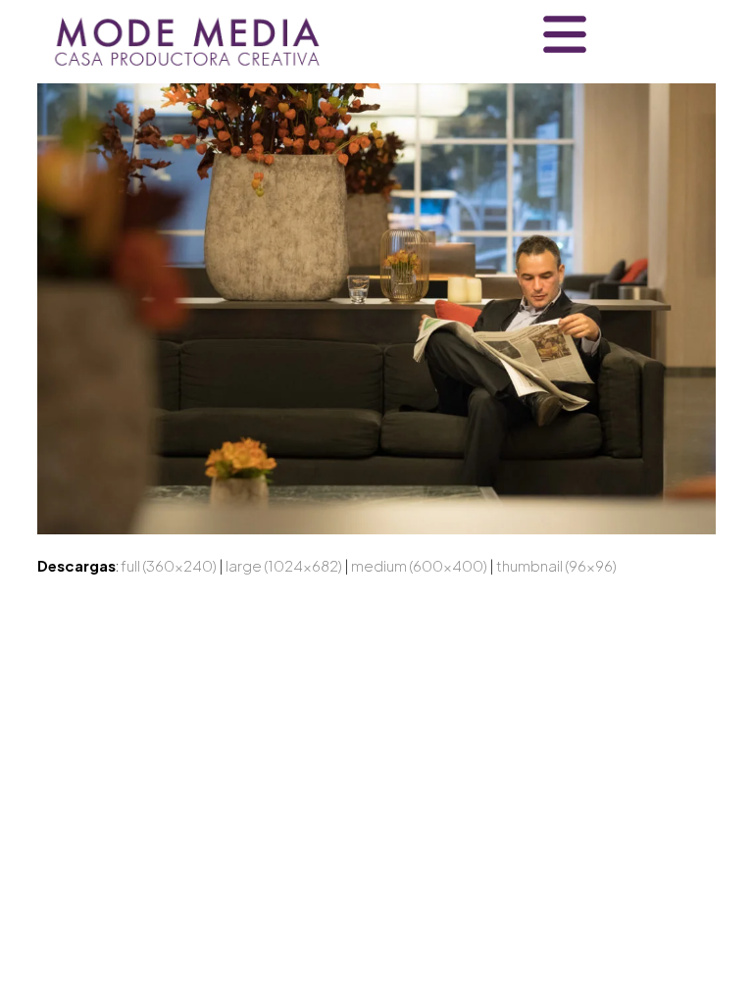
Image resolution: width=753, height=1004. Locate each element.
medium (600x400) (419, 565)
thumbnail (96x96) (556, 565)
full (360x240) (169, 565)
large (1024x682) (284, 565)
